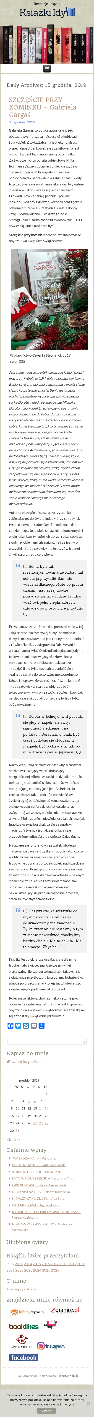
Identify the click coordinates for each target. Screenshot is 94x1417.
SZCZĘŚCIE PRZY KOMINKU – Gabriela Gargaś (42, 107)
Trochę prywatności (22, 1289)
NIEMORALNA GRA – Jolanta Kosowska (41, 1192)
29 (46, 1123)
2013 (19, 1264)
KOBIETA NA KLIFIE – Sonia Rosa (36, 1172)
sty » (16, 1139)
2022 (19, 1270)
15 (46, 1108)
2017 (54, 1264)
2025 (46, 1270)
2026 (55, 1270)
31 (17, 1130)
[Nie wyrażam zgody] (88, 1403)
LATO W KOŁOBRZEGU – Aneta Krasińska (43, 1178)
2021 (10, 1270)
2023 (28, 1270)
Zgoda (46, 1411)
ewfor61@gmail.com (27, 1061)
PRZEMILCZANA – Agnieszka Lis (35, 1205)
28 (41, 1123)
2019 (72, 1264)
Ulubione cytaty (27, 1242)
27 (35, 1123)
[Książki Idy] (47, 13)
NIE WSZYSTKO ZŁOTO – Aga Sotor (39, 1198)
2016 (46, 1264)
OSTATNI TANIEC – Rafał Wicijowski (38, 1165)
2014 (28, 1264)
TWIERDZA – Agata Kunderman (35, 1158)
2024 (37, 1270)
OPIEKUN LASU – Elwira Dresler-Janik (39, 1185)
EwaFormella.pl (26, 1376)
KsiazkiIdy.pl (48, 1376)
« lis (8, 1139)
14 (41, 1108)
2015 (37, 1264)
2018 (63, 1264)
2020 (81, 1264)
